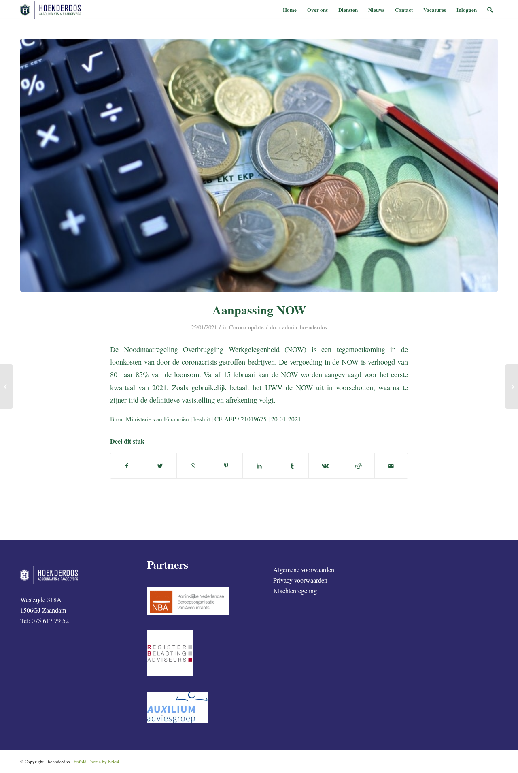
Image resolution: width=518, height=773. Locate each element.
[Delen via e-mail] (391, 465)
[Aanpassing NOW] (259, 165)
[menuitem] (290, 9)
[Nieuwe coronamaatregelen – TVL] (6, 386)
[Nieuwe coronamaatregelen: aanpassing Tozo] (511, 386)
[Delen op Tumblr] (292, 465)
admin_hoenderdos (304, 327)
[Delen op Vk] (325, 465)
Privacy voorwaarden (300, 580)
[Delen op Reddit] (358, 465)
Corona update (246, 327)
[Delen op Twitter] (160, 465)
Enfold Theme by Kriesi (96, 761)
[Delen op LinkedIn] (259, 465)
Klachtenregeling (295, 590)
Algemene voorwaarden (303, 569)
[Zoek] (490, 9)
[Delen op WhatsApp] (193, 465)
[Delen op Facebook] (127, 465)
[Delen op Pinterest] (226, 465)
